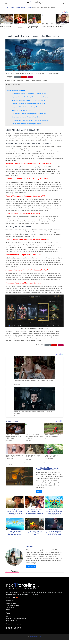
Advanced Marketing (12, 606)
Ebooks (7, 610)
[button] (61, 87)
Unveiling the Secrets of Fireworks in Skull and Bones (29, 93)
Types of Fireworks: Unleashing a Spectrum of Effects (29, 103)
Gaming (29, 7)
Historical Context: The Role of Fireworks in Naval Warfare (30, 97)
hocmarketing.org (35, 636)
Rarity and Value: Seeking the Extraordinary (25, 107)
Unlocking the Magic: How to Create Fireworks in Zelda (47, 469)
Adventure (24, 77)
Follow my (30, 567)
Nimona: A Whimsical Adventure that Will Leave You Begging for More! (54, 532)
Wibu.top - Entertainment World (15, 618)
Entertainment (20, 7)
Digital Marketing (10, 608)
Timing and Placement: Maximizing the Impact (26, 123)
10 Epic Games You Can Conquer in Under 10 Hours (34, 532)
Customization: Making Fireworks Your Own (26, 117)
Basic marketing (10, 604)
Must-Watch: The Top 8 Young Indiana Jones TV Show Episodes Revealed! (34, 511)
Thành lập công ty (11, 620)
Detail (39, 491)
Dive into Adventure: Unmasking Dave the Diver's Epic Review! (14, 532)
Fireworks (30, 77)
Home (7, 7)
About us (8, 616)
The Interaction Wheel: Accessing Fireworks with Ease (29, 113)
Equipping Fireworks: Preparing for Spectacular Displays (30, 120)
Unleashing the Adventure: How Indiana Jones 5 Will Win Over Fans (14, 512)
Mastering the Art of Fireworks (21, 110)
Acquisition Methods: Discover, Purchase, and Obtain (28, 100)
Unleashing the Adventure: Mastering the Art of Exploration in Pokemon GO (54, 512)
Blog (12, 7)
